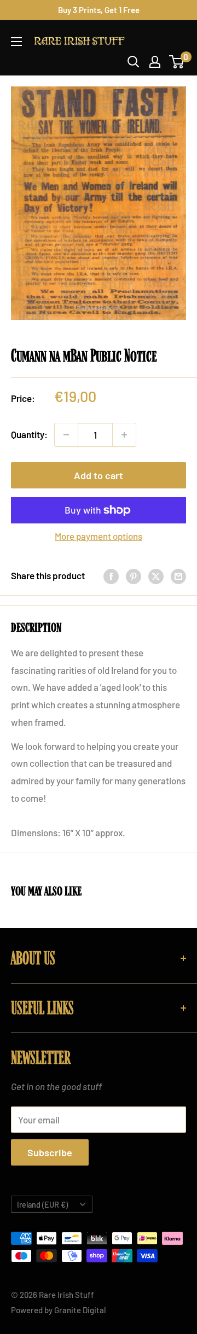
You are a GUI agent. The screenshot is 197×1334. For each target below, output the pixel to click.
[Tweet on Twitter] (156, 576)
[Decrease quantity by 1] (66, 434)
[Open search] (134, 62)
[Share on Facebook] (111, 576)
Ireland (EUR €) (42, 1204)
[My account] (154, 62)
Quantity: (29, 434)
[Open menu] (16, 41)
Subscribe (49, 1152)
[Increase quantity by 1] (124, 434)
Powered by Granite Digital (58, 1310)
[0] (177, 61)
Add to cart (98, 475)
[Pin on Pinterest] (133, 576)
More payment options (98, 536)
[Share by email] (178, 576)
